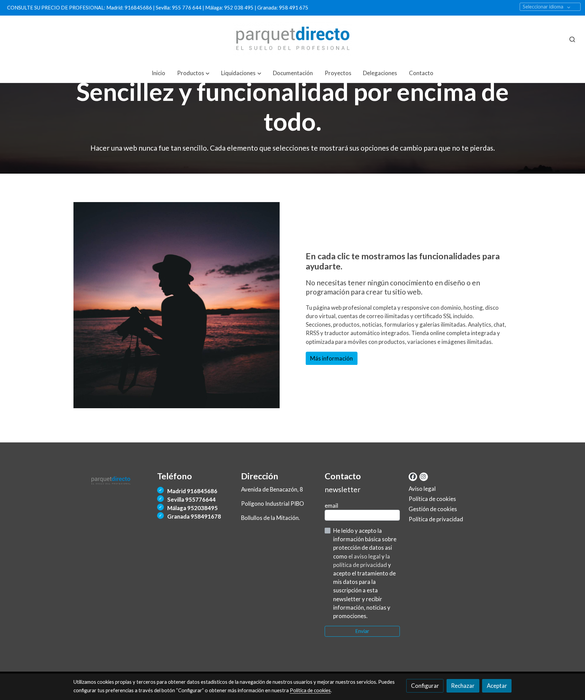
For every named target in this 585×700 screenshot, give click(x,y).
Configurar (425, 685)
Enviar (362, 631)
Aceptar (497, 685)
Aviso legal (422, 488)
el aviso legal (365, 556)
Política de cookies (432, 498)
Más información (331, 358)
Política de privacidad (436, 519)
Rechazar (463, 685)
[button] (193, 73)
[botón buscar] (572, 39)
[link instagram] (423, 476)
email (331, 505)
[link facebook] (413, 476)
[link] (292, 39)
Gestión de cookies (433, 508)
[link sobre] (111, 479)
